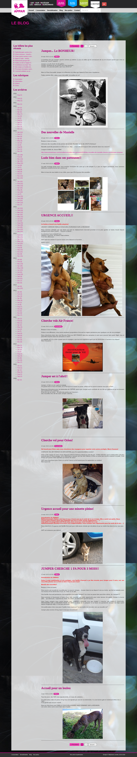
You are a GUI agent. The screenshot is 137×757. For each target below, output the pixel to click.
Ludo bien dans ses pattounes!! (61, 157)
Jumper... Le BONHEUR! (58, 50)
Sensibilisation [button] (52, 10)
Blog (61, 10)
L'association (14, 754)
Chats (56, 514)
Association (58, 326)
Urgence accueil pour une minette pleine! (67, 508)
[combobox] (91, 10)
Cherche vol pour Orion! (57, 440)
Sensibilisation (24, 754)
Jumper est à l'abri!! (54, 376)
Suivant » (93, 46)
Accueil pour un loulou (56, 688)
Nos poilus (68, 10)
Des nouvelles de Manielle (57, 132)
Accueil (31, 10)
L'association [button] (40, 10)
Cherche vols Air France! (57, 320)
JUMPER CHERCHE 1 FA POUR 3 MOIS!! (70, 568)
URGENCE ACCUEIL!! (57, 215)
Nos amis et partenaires (76, 754)
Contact (77, 10)
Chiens (57, 56)
